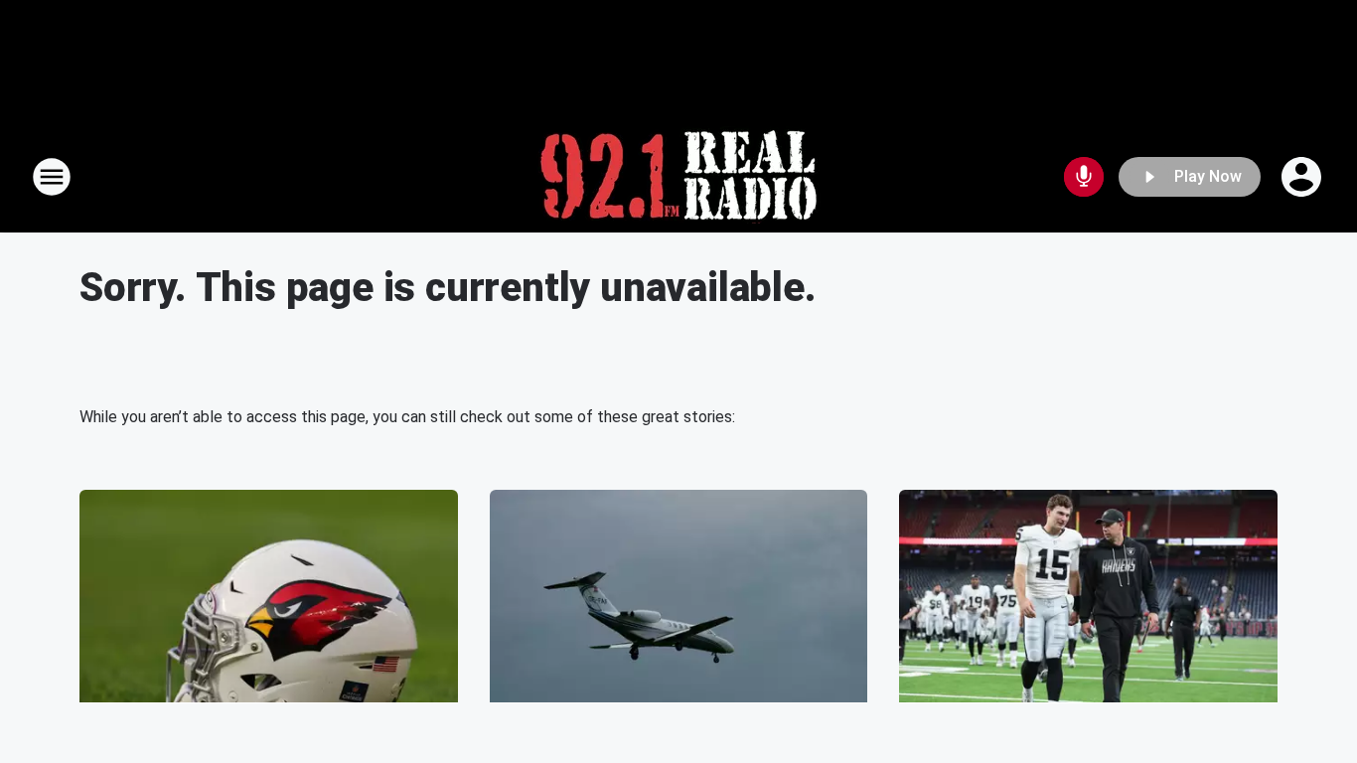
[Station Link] (678, 177)
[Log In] (1303, 177)
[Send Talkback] (1084, 177)
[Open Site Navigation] (52, 177)
